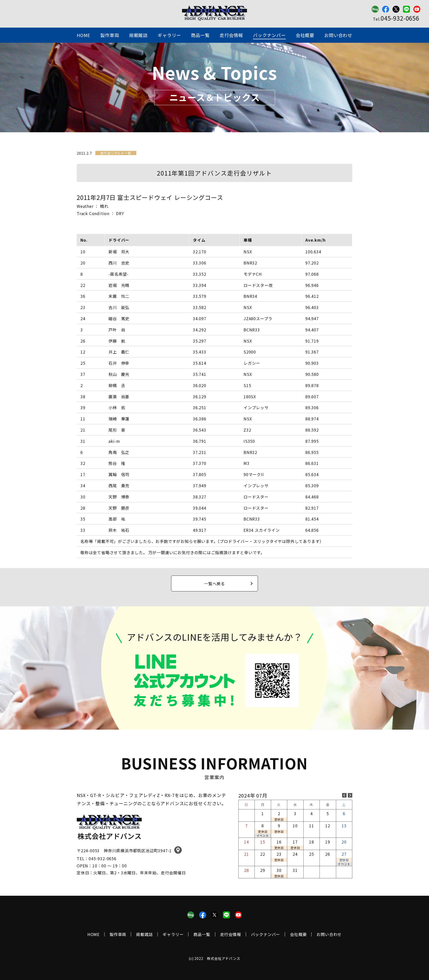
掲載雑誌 (138, 35)
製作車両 (109, 35)
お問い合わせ (338, 35)
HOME (83, 35)
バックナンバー (269, 35)
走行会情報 (231, 35)
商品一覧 (200, 35)
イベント (262, 836)
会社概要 (305, 35)
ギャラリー (169, 35)
